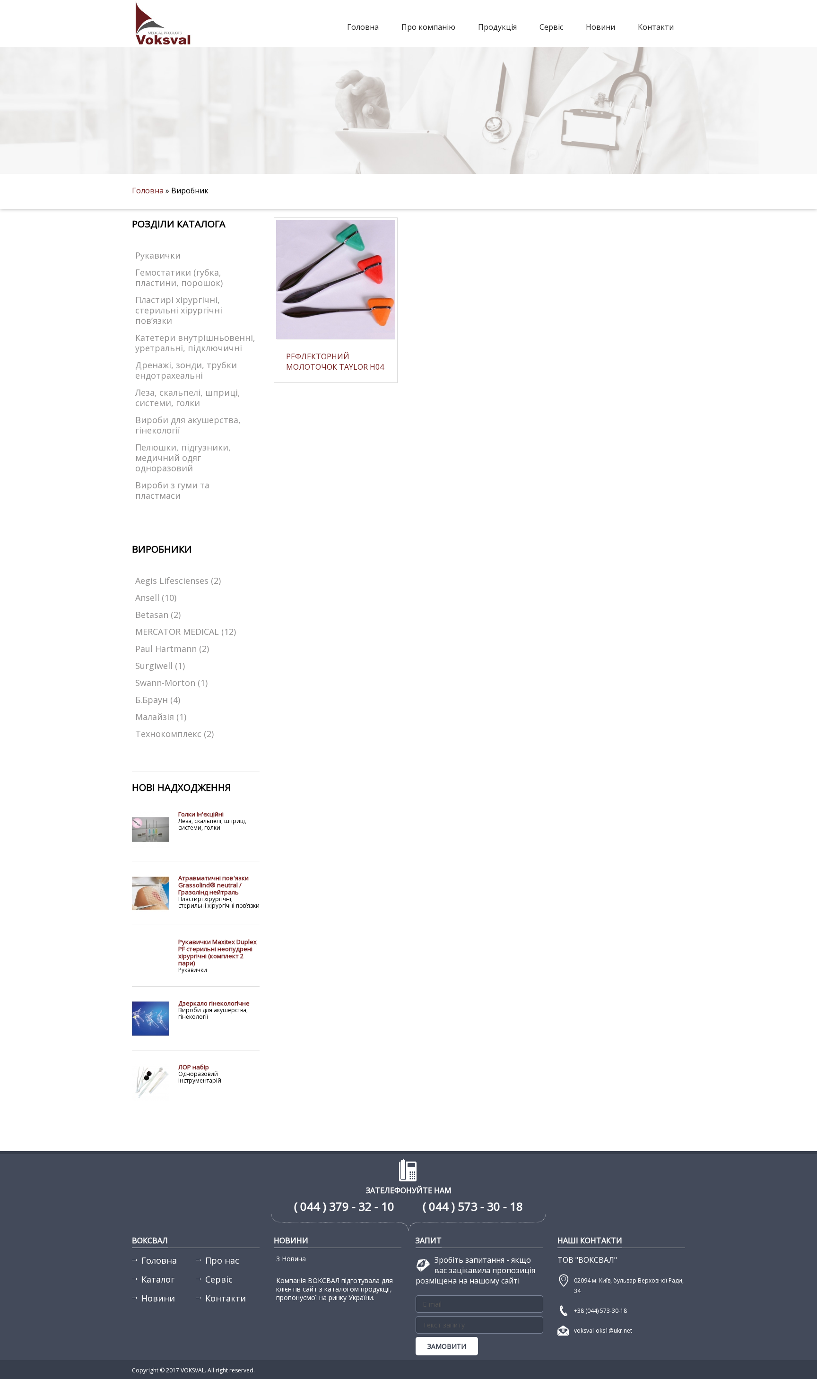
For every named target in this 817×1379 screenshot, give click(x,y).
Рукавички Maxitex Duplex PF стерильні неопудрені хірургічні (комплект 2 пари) (217, 952)
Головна (363, 27)
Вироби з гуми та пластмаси (172, 490)
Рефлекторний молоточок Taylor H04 (335, 361)
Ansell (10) (155, 597)
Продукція (497, 27)
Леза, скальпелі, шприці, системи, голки (187, 397)
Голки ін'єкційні (201, 814)
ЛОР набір (193, 1067)
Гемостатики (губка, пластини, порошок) (179, 277)
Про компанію (428, 27)
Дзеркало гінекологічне (214, 1003)
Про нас (222, 1260)
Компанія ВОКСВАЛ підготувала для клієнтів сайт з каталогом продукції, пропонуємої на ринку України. (334, 1289)
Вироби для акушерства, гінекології (188, 425)
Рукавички (158, 255)
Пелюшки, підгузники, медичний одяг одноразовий (183, 458)
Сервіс (551, 27)
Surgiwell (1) (160, 665)
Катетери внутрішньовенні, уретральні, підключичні (195, 343)
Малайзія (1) (160, 716)
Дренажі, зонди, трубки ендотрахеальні (186, 370)
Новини (600, 27)
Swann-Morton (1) (171, 682)
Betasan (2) (158, 614)
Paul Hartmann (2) (172, 648)
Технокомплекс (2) (174, 733)
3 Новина (291, 1258)
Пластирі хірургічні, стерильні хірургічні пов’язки (178, 310)
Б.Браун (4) (157, 699)
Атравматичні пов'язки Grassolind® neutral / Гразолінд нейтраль (213, 885)
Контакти (656, 27)
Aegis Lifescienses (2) (178, 580)
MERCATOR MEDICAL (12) (185, 631)
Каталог (157, 1279)
